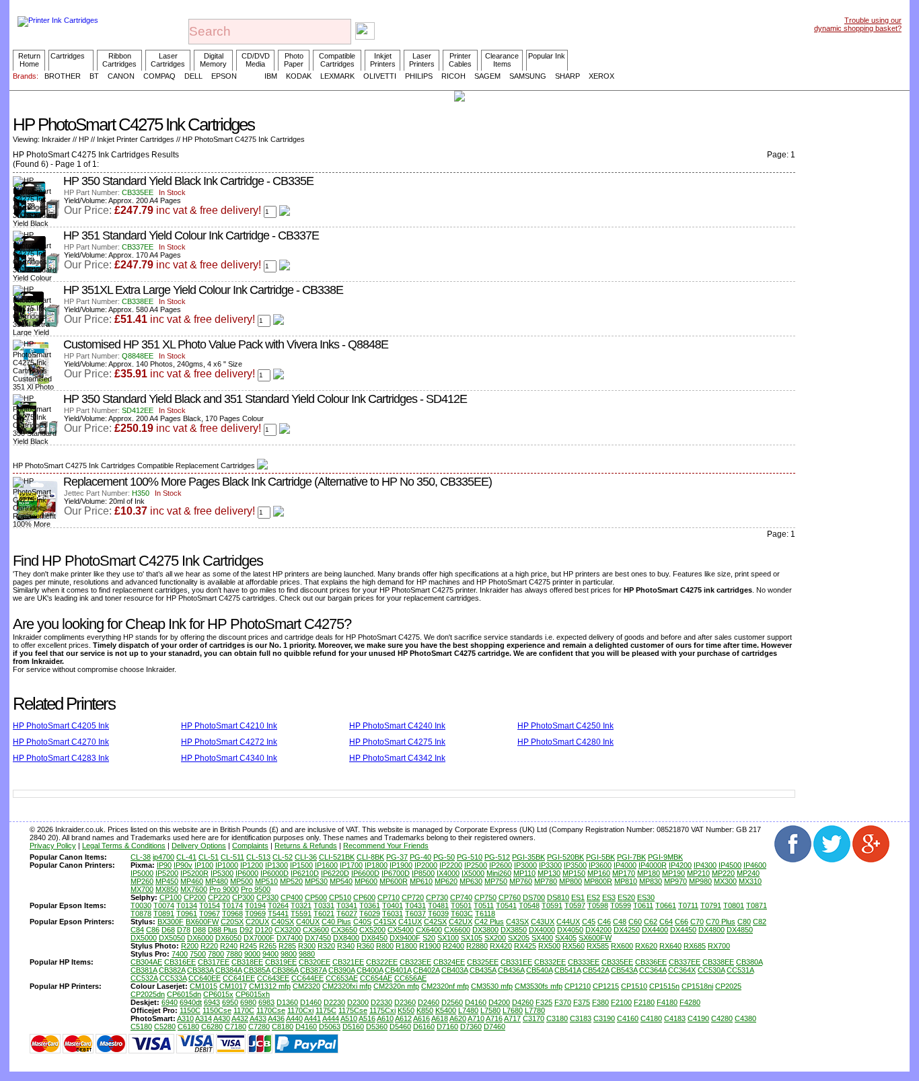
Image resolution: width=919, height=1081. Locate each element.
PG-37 (397, 857)
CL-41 (186, 857)
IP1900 (401, 865)
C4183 (675, 1018)
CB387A (313, 970)
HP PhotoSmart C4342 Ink (397, 758)
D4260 (523, 1002)
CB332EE (550, 962)
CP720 (413, 897)
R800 (385, 946)
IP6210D (305, 873)
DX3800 (485, 930)
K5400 (445, 1010)
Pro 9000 (224, 889)
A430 (221, 1018)
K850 (424, 1010)
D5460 (400, 1026)
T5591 (301, 913)
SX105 (471, 938)
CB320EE (314, 962)
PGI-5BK (600, 857)
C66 (681, 922)
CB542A (596, 970)
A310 (185, 1018)
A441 (312, 1018)
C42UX (460, 922)
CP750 (485, 897)
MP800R (598, 881)
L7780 (535, 1010)
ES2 (593, 897)
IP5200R (194, 873)
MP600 (366, 881)
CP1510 (634, 986)
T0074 (163, 905)
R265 (268, 946)
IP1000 (226, 865)
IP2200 (450, 865)
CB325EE (483, 962)
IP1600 (326, 865)
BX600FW (202, 922)
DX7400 (290, 938)
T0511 (484, 905)
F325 (544, 1002)
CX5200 (372, 930)
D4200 (499, 1002)
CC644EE (307, 978)
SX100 (448, 938)
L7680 (513, 1010)
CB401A (398, 970)
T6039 (438, 913)
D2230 (334, 1002)
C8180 (282, 1026)
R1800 (406, 946)
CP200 (195, 897)
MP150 (573, 873)
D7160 (447, 1026)
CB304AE (146, 962)
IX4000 (448, 873)
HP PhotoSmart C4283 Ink (61, 758)
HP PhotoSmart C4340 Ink (229, 758)
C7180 (235, 1026)
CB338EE (718, 962)
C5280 (165, 1026)
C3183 (580, 1018)
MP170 (623, 873)
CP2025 (728, 986)
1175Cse (352, 1010)
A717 (512, 1018)
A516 (367, 1018)
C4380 (745, 1018)
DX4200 (598, 930)
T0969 (255, 913)
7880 (234, 954)
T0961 (186, 913)
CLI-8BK (370, 857)
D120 (263, 930)
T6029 (369, 913)
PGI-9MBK (665, 857)
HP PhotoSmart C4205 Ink (61, 726)
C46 (604, 922)
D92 (246, 930)
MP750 (495, 881)
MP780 (545, 881)
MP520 (291, 881)
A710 (476, 1018)
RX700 (719, 946)
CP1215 (606, 986)
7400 (180, 954)
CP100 (170, 897)
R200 (189, 946)
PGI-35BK (528, 857)
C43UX (542, 922)
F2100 (621, 1002)
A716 (494, 1018)
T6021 (324, 913)
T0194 (255, 905)
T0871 (756, 905)
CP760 (510, 897)
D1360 (287, 1002)
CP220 (219, 897)
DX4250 (627, 930)
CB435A (483, 970)
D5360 (377, 1026)
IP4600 (754, 865)
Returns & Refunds (305, 846)
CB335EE (617, 962)
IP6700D (395, 873)
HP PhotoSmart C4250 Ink (565, 726)
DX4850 (740, 930)
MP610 (421, 881)
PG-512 (497, 857)
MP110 (524, 873)
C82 (759, 922)
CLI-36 (306, 857)
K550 (406, 1010)
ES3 (609, 897)
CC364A (652, 970)
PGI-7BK (631, 857)
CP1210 (577, 986)
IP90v (183, 865)
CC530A (711, 970)
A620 (457, 1018)
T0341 (346, 905)
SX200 (495, 938)
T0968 (232, 913)
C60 (635, 922)
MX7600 (193, 889)
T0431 (415, 905)
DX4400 (655, 930)
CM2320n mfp (396, 986)
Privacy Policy (53, 846)
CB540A (539, 970)
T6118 (485, 913)
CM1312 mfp (270, 986)
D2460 (428, 1002)
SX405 (566, 938)
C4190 (698, 1018)
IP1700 (351, 865)
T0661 (665, 905)
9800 (289, 954)
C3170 (533, 1018)
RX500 (549, 946)
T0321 (301, 905)
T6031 (392, 913)
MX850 (166, 889)
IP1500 (301, 865)
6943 (212, 1002)
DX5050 (172, 938)
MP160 (598, 873)
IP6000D (274, 873)
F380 (600, 1002)
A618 (439, 1018)
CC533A (172, 978)
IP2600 (500, 865)
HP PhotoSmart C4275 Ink (397, 742)
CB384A (228, 970)
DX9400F (405, 938)
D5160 (353, 1026)
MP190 (673, 873)
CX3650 (344, 930)
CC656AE (410, 978)
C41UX (410, 922)
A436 (276, 1018)
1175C (326, 1010)
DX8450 (374, 938)
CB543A (624, 970)
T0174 (232, 905)
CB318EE (247, 962)
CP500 (316, 897)
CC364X (682, 970)
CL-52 (282, 857)
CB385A (257, 970)
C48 (619, 922)
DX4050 (570, 930)
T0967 (209, 913)
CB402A (426, 970)
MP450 (166, 881)
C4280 (722, 1018)
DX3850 (514, 930)
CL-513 (258, 857)
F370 (562, 1002)
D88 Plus (222, 930)
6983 (266, 1002)
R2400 (453, 946)
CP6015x (218, 994)
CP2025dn (148, 994)
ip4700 (163, 857)
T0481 (438, 905)
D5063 (329, 1026)
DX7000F (259, 938)
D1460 (311, 1002)
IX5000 (473, 873)
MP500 (241, 881)
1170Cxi (300, 1010)
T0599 (620, 905)
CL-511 (232, 857)
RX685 (695, 946)
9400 (270, 954)
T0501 (461, 905)
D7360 (471, 1026)
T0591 (552, 905)
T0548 (529, 905)
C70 (697, 922)
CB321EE (348, 962)
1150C (190, 1010)
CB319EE (281, 962)
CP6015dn (184, 994)
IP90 (164, 865)
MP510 (266, 881)
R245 (248, 946)
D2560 (452, 1002)
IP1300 (276, 865)
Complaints (250, 846)
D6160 (424, 1026)
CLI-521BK (337, 857)
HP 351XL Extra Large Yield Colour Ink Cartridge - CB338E (203, 290)
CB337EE (684, 962)
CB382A (172, 970)
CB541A (567, 970)
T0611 (643, 905)
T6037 (415, 913)
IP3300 (550, 865)
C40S (362, 922)
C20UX (257, 922)
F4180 (667, 1002)
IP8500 (423, 873)
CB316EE (180, 962)
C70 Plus (720, 922)
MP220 (723, 873)
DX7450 (318, 938)
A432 (239, 1018)
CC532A (144, 978)
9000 (252, 954)
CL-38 (141, 857)
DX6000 (200, 938)
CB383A (200, 970)
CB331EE (516, 962)
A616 (421, 1018)
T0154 (209, 905)
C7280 (259, 1026)
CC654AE (376, 978)
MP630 (470, 881)
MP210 (698, 873)
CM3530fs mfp (538, 986)
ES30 (646, 897)
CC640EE (204, 978)
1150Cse (217, 1010)
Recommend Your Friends (386, 846)
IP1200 (251, 865)
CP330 (267, 897)
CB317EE (213, 962)
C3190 (604, 1018)
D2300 (358, 1002)
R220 (209, 946)
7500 (198, 954)
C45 (588, 922)
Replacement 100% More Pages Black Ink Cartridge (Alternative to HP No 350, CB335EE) (277, 481)
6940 (169, 1002)
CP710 (388, 897)
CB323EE (415, 962)
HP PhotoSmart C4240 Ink (397, 726)
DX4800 (711, 930)
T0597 (574, 905)
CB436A (511, 970)
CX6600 (457, 930)
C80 (744, 922)
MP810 (625, 881)
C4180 (651, 1018)
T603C (462, 913)
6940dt (191, 1002)
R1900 (430, 946)
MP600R (393, 881)
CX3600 (316, 930)
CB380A (749, 962)
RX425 (525, 946)
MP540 (341, 881)
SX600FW (595, 938)
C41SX (384, 922)
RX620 (646, 946)
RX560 (573, 946)
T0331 (324, 905)
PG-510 (469, 857)
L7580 (490, 1010)
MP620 (446, 881)
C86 (152, 930)
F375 (581, 1002)
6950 (230, 1002)
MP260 (142, 881)
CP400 (292, 897)
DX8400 (346, 938)
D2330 (381, 1002)
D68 (168, 930)
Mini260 (498, 873)
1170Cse (270, 1010)
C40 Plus (336, 922)
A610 (385, 1018)
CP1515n (664, 986)
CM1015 (203, 986)
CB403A (454, 970)
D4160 (475, 1002)
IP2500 (475, 865)
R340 (346, 946)
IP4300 (705, 865)
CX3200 (287, 930)
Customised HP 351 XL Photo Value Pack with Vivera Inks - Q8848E (225, 344)
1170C (243, 1010)
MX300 (725, 881)
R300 (307, 946)
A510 (348, 1018)
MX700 (142, 889)
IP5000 (142, 873)
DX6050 (228, 938)
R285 (287, 946)
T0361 (369, 905)
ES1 (578, 897)
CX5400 (401, 930)
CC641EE (239, 978)
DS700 (534, 897)
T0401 (392, 905)
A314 (203, 1018)
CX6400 (429, 930)
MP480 (216, 881)
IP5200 (166, 873)
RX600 (622, 946)
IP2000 (425, 865)
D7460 (494, 1026)
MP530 (316, 881)
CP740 (461, 897)
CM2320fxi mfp (346, 986)
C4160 (627, 1018)
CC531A (740, 970)
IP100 (203, 865)
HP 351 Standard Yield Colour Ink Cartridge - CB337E (191, 235)
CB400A (370, 970)
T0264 (278, 905)
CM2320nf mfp (445, 986)
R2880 (477, 946)
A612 (403, 1018)
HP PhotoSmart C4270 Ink (61, 742)
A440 (294, 1018)
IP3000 (525, 865)
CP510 (340, 897)
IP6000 (246, 873)
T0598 (597, 905)
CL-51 (208, 857)
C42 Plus (489, 922)
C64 (666, 922)
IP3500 (575, 865)
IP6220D (335, 873)
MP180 (648, 873)
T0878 (141, 913)
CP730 (437, 897)
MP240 (748, 873)
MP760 (520, 881)
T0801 (733, 905)
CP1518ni (697, 986)
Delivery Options (199, 846)
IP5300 (222, 873)
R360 (365, 946)
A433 (258, 1018)
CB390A (341, 970)
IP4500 (730, 865)
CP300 (243, 897)
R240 (228, 946)
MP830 (650, 881)
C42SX (435, 922)
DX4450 (683, 930)
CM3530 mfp (492, 986)
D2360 (405, 1002)
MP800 (570, 881)
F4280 (689, 1002)
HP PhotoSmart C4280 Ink (565, 742)
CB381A (144, 970)
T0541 (506, 905)
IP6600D (365, 873)
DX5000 (144, 938)
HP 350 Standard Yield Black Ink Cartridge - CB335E (188, 181)
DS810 (558, 897)
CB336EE (651, 962)
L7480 (468, 1010)
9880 (307, 954)
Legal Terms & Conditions (124, 846)
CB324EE (449, 962)
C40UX (308, 922)
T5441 (278, 913)
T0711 (688, 905)
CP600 (364, 897)
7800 (216, 954)
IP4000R (652, 865)
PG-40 (420, 857)
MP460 (191, 881)
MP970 (675, 881)
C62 (650, 922)
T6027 (346, 913)
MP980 (700, 881)
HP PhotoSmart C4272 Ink (229, 742)
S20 (428, 938)
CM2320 (306, 986)
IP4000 (625, 865)
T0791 (710, 905)
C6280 (212, 1026)
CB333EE (583, 962)
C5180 (141, 1026)
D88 (199, 930)
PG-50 (444, 857)
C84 (137, 930)
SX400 (542, 938)
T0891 (163, 913)
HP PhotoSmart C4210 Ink (229, 726)
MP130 (549, 873)
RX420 (501, 946)
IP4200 (680, 865)
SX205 (518, 938)
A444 (330, 1018)
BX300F (170, 922)
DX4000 (542, 930)
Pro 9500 (255, 889)
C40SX (282, 922)
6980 (248, 1002)
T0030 (141, 905)
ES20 (626, 897)
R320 (326, 946)
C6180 (188, 1026)
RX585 (598, 946)
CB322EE (382, 962)
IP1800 (376, 865)
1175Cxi (382, 1010)
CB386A (285, 970)
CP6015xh (252, 994)
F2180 (644, 1002)
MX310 (750, 881)
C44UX (568, 922)
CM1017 (233, 986)
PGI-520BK (565, 857)
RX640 (670, 946)
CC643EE (273, 978)
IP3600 (600, 865)
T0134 (186, 905)
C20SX (232, 922)
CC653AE (342, 978)
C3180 (557, 1018)
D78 (183, 930)
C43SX (517, 922)
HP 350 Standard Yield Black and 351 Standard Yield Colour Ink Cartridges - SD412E (265, 399)
